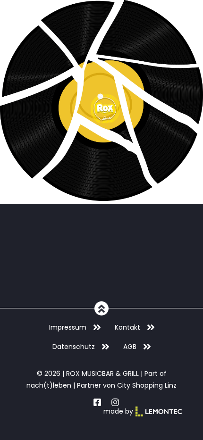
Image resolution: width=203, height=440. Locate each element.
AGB (129, 346)
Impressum (67, 327)
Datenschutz (73, 346)
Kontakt (127, 327)
